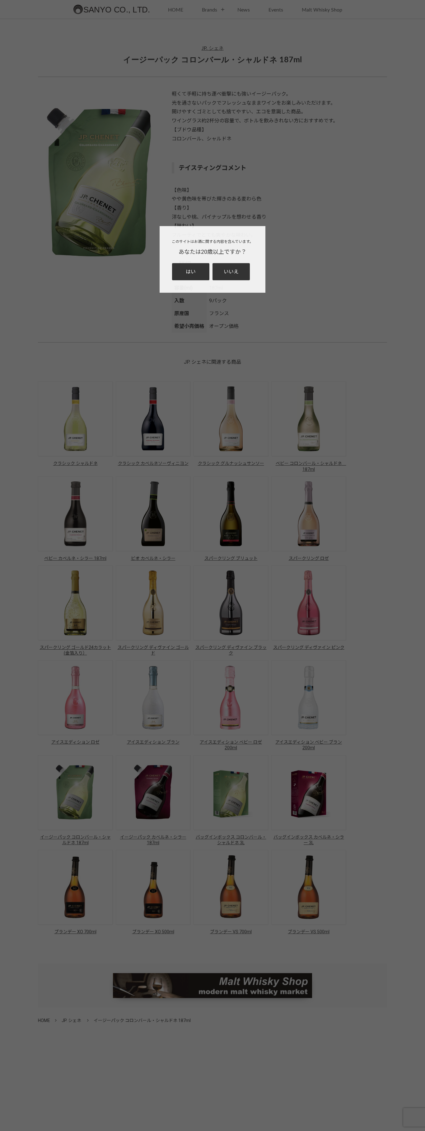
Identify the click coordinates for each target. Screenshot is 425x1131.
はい (191, 272)
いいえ (231, 272)
